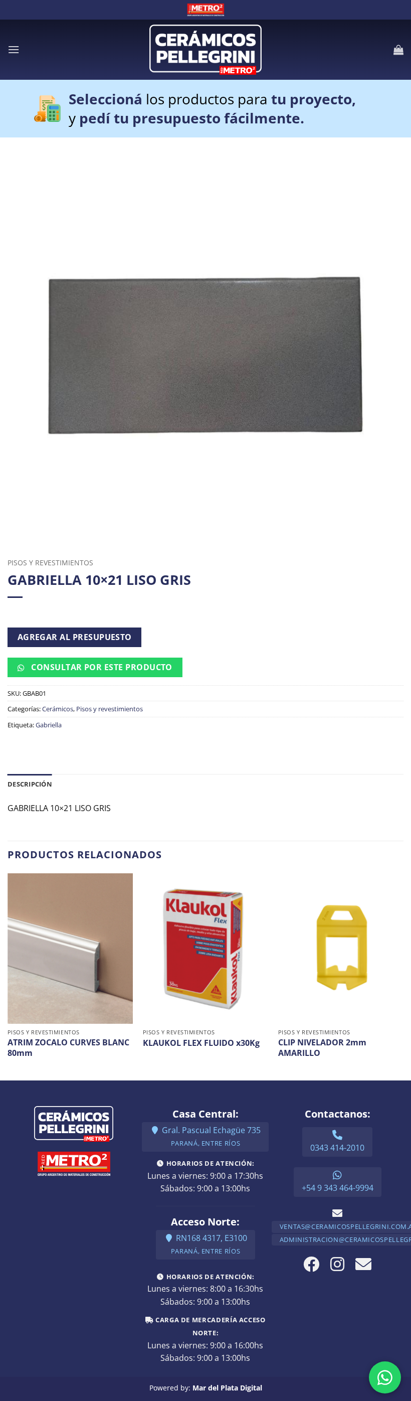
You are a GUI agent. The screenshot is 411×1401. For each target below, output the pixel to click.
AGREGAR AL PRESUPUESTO (75, 637)
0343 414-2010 (337, 1147)
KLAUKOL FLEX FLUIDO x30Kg (201, 1043)
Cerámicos (57, 708)
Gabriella (49, 724)
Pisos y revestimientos (50, 562)
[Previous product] (31, 612)
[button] (14, 49)
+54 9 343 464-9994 (337, 1187)
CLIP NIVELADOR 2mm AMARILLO (322, 1047)
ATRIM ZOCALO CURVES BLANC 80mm (68, 1047)
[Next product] (15, 612)
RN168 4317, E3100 (209, 1244)
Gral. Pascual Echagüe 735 (210, 1136)
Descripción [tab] (30, 784)
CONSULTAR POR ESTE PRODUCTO (100, 667)
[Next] (402, 975)
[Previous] (8, 975)
